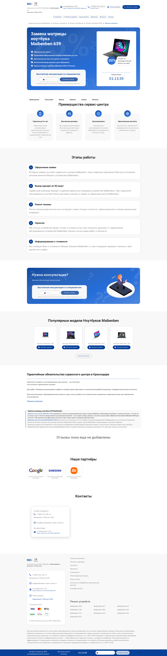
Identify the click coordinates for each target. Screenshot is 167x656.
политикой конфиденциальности (72, 83)
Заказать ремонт (46, 347)
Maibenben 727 (76, 613)
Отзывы (111, 17)
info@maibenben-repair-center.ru (44, 583)
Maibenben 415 (123, 610)
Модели (61, 99)
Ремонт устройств (71, 17)
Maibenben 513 (99, 613)
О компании (57, 17)
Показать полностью (35, 401)
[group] (36, 472)
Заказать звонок (132, 7)
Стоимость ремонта (77, 558)
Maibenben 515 (123, 613)
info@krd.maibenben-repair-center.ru (50, 523)
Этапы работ (49, 99)
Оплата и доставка (77, 562)
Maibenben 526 (76, 606)
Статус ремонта (115, 7)
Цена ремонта (84, 17)
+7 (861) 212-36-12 (97, 6)
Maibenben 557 (76, 617)
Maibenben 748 (76, 610)
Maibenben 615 (123, 606)
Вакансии (94, 17)
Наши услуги (75, 579)
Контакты (103, 17)
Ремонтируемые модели (79, 576)
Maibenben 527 (99, 606)
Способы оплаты (76, 588)
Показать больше (83, 356)
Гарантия (73, 99)
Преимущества (34, 99)
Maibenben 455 (99, 610)
